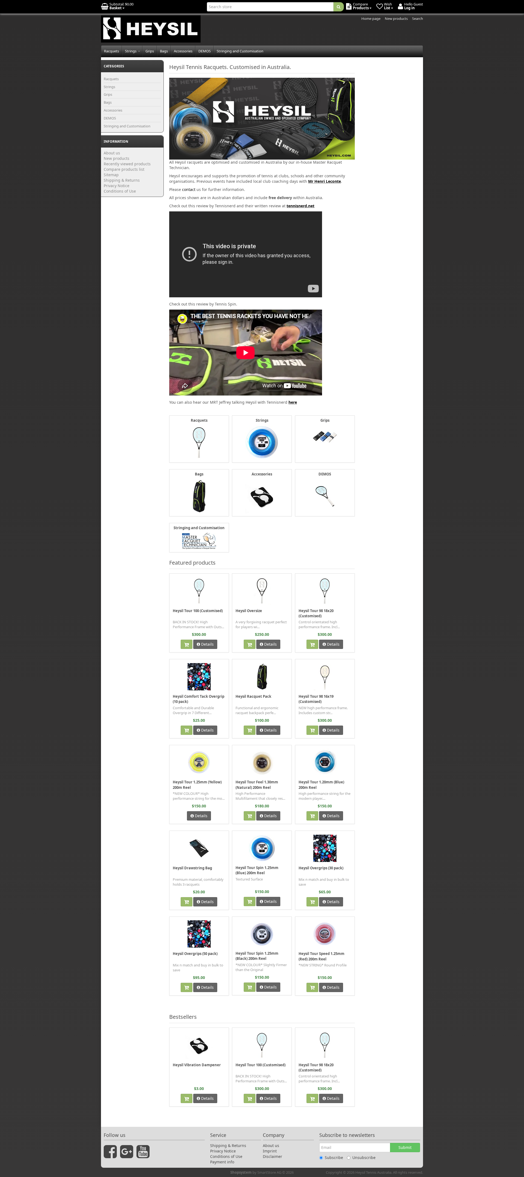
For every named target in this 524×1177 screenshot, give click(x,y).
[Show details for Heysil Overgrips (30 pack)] (325, 848)
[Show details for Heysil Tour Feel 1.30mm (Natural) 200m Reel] (262, 762)
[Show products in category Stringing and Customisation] (199, 540)
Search (417, 18)
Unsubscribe (364, 1157)
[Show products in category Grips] (325, 436)
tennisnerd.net (300, 205)
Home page (370, 18)
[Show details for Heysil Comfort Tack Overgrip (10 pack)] (199, 676)
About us (112, 152)
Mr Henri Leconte (324, 181)
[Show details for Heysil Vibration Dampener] (199, 1045)
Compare (218, 577)
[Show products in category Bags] (199, 495)
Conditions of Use (120, 191)
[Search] (338, 6)
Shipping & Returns (122, 180)
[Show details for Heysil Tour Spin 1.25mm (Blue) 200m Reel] (262, 848)
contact (188, 189)
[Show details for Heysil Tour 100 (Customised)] (199, 591)
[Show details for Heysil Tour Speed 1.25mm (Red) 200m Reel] (324, 934)
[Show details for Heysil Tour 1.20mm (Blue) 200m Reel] (324, 762)
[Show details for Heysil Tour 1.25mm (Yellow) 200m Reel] (199, 762)
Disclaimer (272, 1156)
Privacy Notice (116, 185)
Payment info (222, 1161)
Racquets (111, 51)
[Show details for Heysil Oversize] (262, 591)
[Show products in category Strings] (262, 441)
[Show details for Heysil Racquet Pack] (262, 676)
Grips (149, 51)
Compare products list (124, 169)
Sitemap (111, 174)
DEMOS (204, 51)
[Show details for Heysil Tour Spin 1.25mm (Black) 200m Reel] (262, 933)
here (292, 402)
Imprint (270, 1151)
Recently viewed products (127, 163)
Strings (131, 51)
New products (396, 18)
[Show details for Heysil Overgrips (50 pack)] (199, 934)
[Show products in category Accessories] (262, 495)
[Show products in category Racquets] (199, 442)
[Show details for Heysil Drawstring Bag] (199, 848)
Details (207, 644)
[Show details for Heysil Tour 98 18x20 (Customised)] (324, 591)
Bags (164, 51)
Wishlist (181, 577)
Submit (405, 1147)
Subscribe (334, 1157)
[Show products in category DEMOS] (325, 495)
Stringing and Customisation (240, 51)
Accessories (183, 51)
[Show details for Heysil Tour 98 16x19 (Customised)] (325, 676)
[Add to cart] (186, 644)
